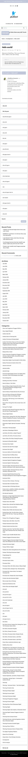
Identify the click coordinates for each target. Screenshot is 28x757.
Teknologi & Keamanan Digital (9, 696)
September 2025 (6, 290)
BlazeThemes (15, 754)
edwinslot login (6, 371)
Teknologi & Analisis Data (8, 688)
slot (3, 187)
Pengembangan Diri (7, 555)
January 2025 (5, 312)
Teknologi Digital (6, 707)
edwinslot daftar (6, 368)
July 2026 (5, 263)
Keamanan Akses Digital (8, 444)
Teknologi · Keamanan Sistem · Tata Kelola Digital (13, 685)
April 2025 (5, 304)
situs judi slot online (7, 597)
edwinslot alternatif (7, 365)
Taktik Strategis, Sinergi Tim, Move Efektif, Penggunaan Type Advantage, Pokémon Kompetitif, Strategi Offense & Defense (14, 671)
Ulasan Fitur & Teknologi (8, 734)
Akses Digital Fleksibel (8, 331)
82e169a (5, 50)
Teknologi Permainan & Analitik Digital (11, 723)
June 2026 (5, 266)
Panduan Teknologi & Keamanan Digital (11, 552)
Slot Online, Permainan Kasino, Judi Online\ (12, 639)
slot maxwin (5, 197)
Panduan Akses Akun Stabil (9, 501)
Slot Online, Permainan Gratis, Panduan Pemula (13, 634)
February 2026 (6, 277)
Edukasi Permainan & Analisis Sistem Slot (12, 362)
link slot (4, 138)
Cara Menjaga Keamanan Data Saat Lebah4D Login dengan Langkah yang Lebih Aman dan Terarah (13, 1)
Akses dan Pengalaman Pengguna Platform (12, 328)
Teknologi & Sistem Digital (8, 701)
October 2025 (5, 288)
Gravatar (9, 91)
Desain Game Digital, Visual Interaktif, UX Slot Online (14, 360)
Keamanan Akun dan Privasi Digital (10, 446)
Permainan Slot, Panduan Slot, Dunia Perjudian (13, 575)
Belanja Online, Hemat (7, 351)
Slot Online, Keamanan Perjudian (10, 628)
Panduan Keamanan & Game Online (10, 523)
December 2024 (6, 315)
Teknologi (5, 682)
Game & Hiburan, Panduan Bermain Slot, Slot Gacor (14, 391)
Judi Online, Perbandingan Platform (10, 430)
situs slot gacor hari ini (8, 192)
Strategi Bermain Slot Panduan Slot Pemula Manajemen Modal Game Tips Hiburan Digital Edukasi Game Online (14, 653)
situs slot (5, 122)
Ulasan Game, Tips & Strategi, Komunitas (11, 737)
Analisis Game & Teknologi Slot (9, 336)
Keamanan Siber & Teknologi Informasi (11, 486)
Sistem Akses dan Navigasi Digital (10, 586)
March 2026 (5, 274)
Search (3, 219)
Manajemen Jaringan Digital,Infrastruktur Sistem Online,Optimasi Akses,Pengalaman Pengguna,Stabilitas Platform (13, 497)
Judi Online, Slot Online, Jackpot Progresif (12, 433)
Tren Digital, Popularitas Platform (10, 731)
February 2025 (6, 309)
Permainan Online (6, 563)
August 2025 (5, 293)
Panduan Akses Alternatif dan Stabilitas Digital (13, 504)
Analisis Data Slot (6, 333)
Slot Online (5, 621)
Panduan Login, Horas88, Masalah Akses (11, 534)
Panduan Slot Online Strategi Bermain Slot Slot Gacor (14, 549)
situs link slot (6, 149)
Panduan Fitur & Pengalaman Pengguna (11, 518)
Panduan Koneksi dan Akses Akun (10, 526)
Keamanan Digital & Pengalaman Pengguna (12, 460)
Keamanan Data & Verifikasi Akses (10, 454)
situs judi (5, 589)
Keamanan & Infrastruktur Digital (10, 441)
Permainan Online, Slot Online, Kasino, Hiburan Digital (14, 566)
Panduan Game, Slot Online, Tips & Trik (11, 520)
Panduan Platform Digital (8, 547)
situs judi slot (6, 591)
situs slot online (6, 610)
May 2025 (5, 301)
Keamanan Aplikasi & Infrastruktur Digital (12, 452)
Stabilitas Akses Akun (7, 645)
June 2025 (5, 299)
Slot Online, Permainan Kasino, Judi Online (12, 636)
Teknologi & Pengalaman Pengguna (10, 698)
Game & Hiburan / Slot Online (9, 383)
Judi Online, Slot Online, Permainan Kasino (12, 435)
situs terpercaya (6, 176)
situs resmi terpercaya (7, 600)
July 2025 (5, 296)
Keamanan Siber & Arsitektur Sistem (10, 483)
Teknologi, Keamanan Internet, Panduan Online (13, 729)
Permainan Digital (6, 557)
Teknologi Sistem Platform (8, 726)
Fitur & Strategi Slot (7, 378)
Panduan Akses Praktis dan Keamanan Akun (12, 509)
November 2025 (6, 285)
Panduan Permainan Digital (8, 544)
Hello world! (18, 255)
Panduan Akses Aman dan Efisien (10, 507)
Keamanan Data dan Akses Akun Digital (11, 457)
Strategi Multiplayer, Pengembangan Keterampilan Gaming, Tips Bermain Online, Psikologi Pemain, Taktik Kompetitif (13, 663)
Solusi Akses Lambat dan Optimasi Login (12, 642)
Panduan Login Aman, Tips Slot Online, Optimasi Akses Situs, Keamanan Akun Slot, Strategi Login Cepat (13, 530)
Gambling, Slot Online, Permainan (10, 380)
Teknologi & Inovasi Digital (8, 693)
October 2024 (5, 320)
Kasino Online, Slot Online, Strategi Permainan (13, 438)
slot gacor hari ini (6, 154)
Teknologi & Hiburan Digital (9, 690)
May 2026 (5, 269)
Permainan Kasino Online (8, 560)
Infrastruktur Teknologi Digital (9, 427)
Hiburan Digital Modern (8, 413)
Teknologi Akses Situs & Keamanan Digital (12, 704)
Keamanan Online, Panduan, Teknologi (11, 481)
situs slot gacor (6, 165)
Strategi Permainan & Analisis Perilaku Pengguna (13, 667)
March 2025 (5, 307)
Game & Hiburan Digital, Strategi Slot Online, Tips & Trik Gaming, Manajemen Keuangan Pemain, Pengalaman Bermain (14, 388)
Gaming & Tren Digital (7, 407)
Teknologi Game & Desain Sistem (10, 716)
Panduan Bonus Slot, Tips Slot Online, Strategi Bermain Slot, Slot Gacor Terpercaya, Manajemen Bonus (13, 514)
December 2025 (6, 282)
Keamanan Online (6, 478)
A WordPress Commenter (13, 78)
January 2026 (5, 280)
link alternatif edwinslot (8, 493)
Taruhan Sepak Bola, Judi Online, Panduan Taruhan (13, 675)
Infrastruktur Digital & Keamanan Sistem (11, 420)
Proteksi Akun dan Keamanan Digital (10, 578)
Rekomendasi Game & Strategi (9, 581)
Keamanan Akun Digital (8, 449)
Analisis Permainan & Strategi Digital (11, 339)
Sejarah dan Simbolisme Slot (9, 583)
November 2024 (6, 318)
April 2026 (5, 271)
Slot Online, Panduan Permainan (9, 631)
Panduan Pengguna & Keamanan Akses (11, 537)
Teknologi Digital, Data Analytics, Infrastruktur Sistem (14, 709)
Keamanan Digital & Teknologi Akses (11, 463)
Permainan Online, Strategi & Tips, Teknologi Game (14, 568)
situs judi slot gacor (7, 594)
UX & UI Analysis (6, 742)
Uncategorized (6, 44)
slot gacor (5, 127)
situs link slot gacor (7, 116)
